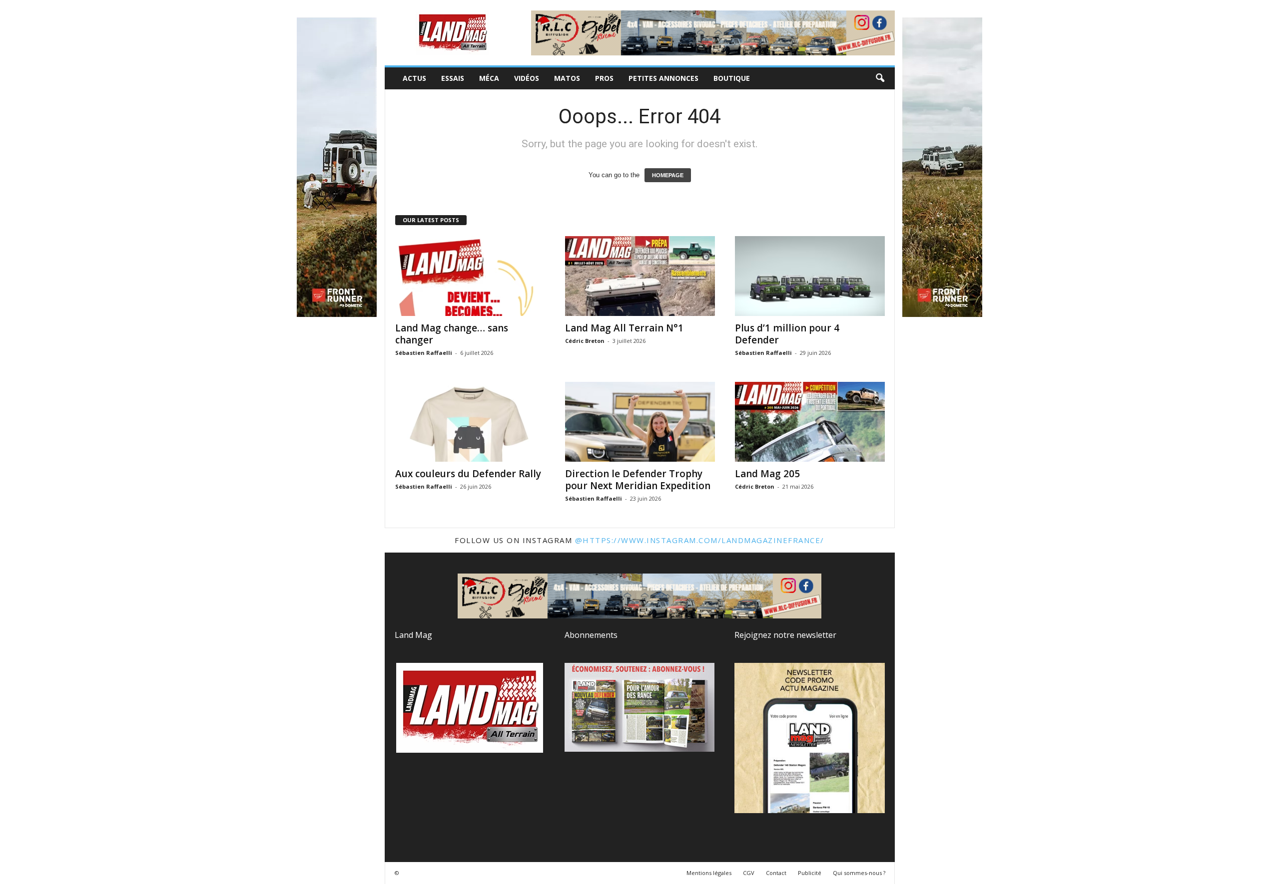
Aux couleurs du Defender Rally (468, 473)
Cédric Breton (585, 340)
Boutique (731, 78)
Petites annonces (663, 78)
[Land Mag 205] (810, 422)
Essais (452, 78)
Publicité (809, 873)
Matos (567, 78)
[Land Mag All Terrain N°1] (640, 276)
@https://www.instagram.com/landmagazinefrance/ (699, 540)
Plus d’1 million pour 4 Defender (787, 333)
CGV (748, 873)
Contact (776, 873)
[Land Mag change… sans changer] (470, 276)
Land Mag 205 (767, 473)
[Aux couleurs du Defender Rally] (470, 422)
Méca (489, 78)
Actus (414, 78)
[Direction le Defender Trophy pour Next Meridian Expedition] (640, 422)
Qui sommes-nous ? (859, 873)
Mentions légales (708, 873)
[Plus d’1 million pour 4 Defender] (810, 276)
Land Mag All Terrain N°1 (624, 327)
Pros (604, 78)
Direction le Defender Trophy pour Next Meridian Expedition (637, 479)
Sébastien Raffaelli (423, 352)
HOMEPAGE (667, 175)
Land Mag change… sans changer (451, 333)
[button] (880, 78)
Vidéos (526, 78)
